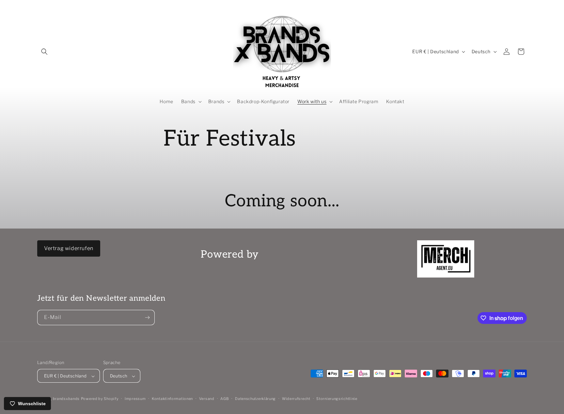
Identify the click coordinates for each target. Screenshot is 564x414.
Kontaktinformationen (172, 398)
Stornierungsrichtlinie (336, 398)
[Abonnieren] (147, 317)
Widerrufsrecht (296, 398)
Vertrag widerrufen (68, 248)
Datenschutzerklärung (255, 398)
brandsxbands (66, 399)
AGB (224, 398)
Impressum (135, 398)
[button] (44, 51)
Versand (206, 398)
